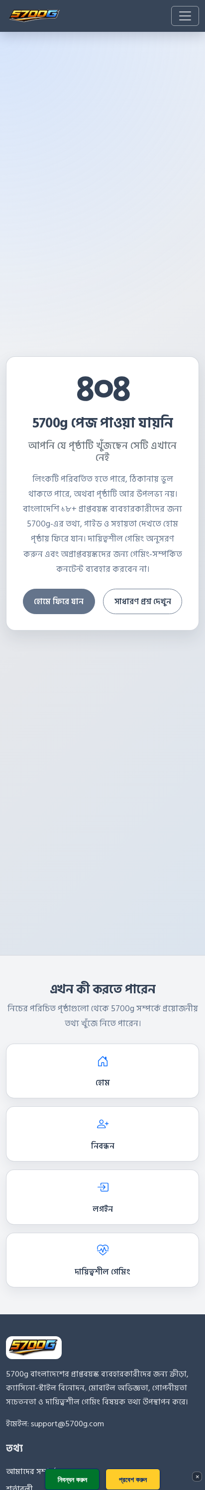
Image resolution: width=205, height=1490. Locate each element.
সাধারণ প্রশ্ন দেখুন (142, 601)
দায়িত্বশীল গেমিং (102, 1272)
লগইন (103, 1209)
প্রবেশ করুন (133, 1479)
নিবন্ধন (102, 1146)
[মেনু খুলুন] (185, 16)
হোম (103, 1082)
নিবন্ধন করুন (72, 1479)
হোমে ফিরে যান (59, 601)
